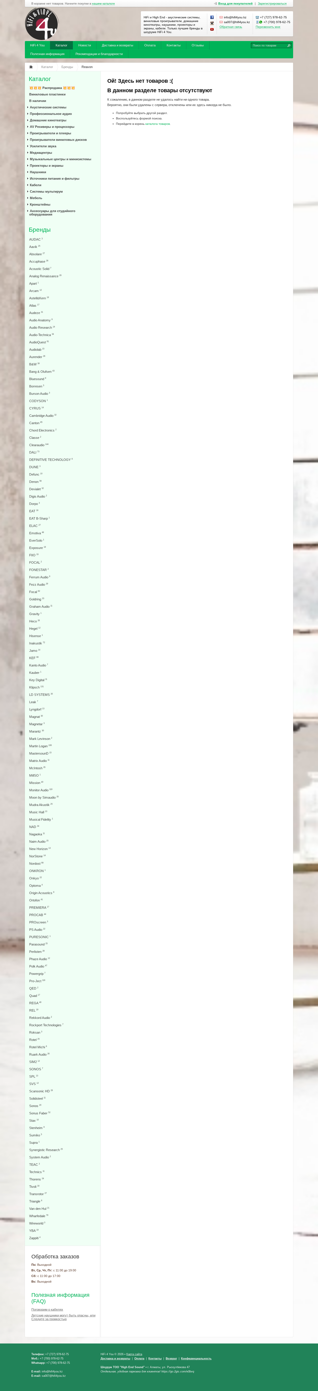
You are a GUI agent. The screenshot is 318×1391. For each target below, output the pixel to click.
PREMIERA (39, 907)
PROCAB (37, 915)
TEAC (34, 1164)
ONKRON (37, 871)
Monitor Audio (40, 790)
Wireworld (37, 1223)
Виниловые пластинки (47, 94)
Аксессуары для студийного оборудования (52, 212)
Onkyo (35, 878)
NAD (34, 827)
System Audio (40, 1157)
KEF (34, 658)
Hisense (36, 636)
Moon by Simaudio (44, 797)
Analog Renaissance (45, 276)
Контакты (174, 45)
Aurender (37, 357)
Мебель (36, 198)
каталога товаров (157, 123)
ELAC (35, 526)
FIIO (34, 555)
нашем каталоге (103, 3)
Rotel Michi (38, 1047)
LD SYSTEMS (41, 694)
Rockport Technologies (46, 1025)
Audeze (36, 313)
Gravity (35, 614)
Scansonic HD (41, 1091)
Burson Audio (39, 393)
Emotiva (36, 533)
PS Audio (37, 929)
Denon (35, 482)
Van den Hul (39, 1208)
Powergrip (37, 973)
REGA (35, 1003)
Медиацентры (41, 152)
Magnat (36, 716)
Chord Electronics (42, 430)
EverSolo (36, 540)
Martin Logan (40, 746)
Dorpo (34, 504)
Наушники (38, 172)
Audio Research (42, 327)
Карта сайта (134, 1354)
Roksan (35, 1032)
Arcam (35, 291)
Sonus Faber (39, 1113)
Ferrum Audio (39, 577)
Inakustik (37, 643)
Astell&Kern (39, 298)
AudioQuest (39, 342)
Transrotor (38, 1194)
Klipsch (36, 687)
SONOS (36, 1069)
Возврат (171, 1358)
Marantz (36, 731)
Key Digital (38, 680)
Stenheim (37, 1128)
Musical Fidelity (41, 819)
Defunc (35, 474)
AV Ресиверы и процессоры (52, 126)
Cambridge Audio (42, 415)
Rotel (34, 1040)
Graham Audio (40, 606)
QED (33, 988)
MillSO (35, 775)
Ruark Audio (39, 1054)
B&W (34, 364)
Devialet (36, 489)
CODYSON (38, 401)
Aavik (34, 247)
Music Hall (38, 812)
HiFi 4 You (37, 45)
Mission (36, 783)
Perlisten (37, 951)
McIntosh (37, 768)
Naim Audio (38, 841)
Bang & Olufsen (42, 371)
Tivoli (34, 1186)
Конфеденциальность (196, 1358)
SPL (33, 1076)
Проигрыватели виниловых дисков (58, 139)
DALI (34, 452)
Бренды (40, 229)
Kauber (35, 672)
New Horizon (40, 849)
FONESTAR (39, 570)
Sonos (35, 1106)
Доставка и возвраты (117, 45)
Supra (34, 1142)
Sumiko (35, 1135)
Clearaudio (38, 445)
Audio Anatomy (41, 320)
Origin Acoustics (41, 893)
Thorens (36, 1179)
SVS (34, 1084)
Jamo (34, 650)
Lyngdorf (36, 709)
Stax (34, 1120)
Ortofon (36, 900)
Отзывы (198, 45)
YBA (34, 1230)
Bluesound (37, 379)
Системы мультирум (46, 191)
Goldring (36, 599)
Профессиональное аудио (51, 114)
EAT (33, 511)
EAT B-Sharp (39, 518)
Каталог (61, 45)
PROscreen (38, 922)
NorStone (37, 856)
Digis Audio (38, 496)
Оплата (150, 45)
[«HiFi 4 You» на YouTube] (212, 30)
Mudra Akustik (41, 805)
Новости (84, 45)
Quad (34, 996)
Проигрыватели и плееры (50, 133)
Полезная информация (47, 54)
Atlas (34, 305)
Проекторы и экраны (46, 165)
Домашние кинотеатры (48, 120)
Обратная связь (231, 27)
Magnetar (37, 724)
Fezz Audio (38, 584)
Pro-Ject (37, 981)
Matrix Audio (39, 761)
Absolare (37, 254)
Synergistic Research (46, 1150)
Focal (34, 592)
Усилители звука (43, 146)
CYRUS (36, 408)
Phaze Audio (39, 959)
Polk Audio (38, 966)
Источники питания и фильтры (54, 178)
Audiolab (36, 349)
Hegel (34, 628)
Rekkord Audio (40, 1018)
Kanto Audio (38, 665)
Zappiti (34, 1238)
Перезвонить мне (268, 27)
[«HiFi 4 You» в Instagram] (212, 23)
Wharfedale (38, 1216)
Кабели (35, 185)
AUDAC (36, 239)
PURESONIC (40, 937)
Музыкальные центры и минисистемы (60, 159)
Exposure (37, 548)
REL (33, 1010)
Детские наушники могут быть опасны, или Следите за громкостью (63, 1317)
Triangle (35, 1201)
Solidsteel (37, 1098)
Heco (34, 621)
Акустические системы (48, 107)
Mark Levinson (40, 739)
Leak (33, 702)
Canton (35, 423)
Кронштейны (40, 204)
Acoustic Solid (40, 269)
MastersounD (40, 753)
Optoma (36, 885)
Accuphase (38, 261)
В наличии (37, 101)
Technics (37, 1172)
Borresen (36, 386)
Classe (35, 437)
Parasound (38, 944)
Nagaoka (37, 834)
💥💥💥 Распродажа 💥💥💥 (52, 88)
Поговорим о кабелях (47, 1309)
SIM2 (34, 1062)
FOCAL (35, 562)
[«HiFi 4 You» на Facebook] (212, 17)
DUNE (34, 467)
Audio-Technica (41, 335)
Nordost (36, 863)
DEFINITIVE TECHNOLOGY (51, 460)
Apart (34, 283)
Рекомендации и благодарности (99, 54)
